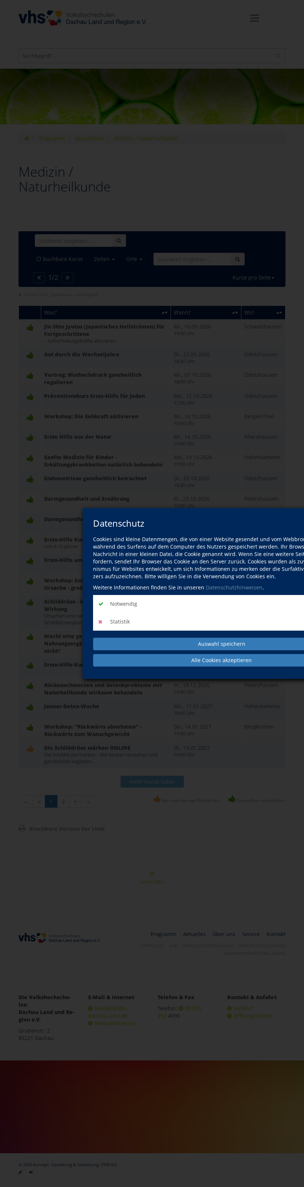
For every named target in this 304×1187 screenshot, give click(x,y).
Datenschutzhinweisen (234, 587)
